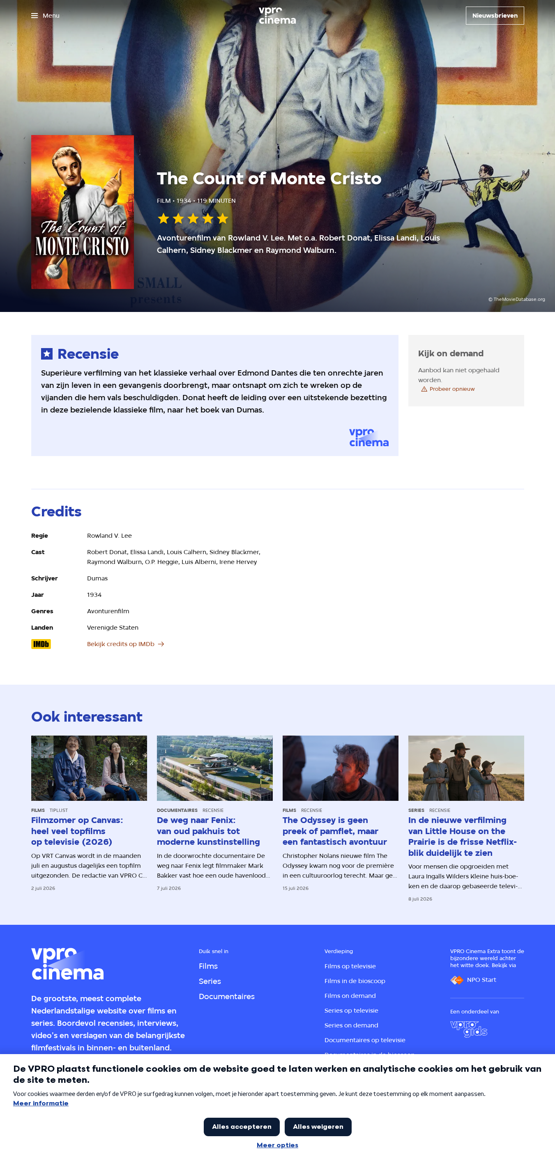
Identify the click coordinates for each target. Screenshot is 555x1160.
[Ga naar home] (277, 15)
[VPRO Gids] (468, 1029)
